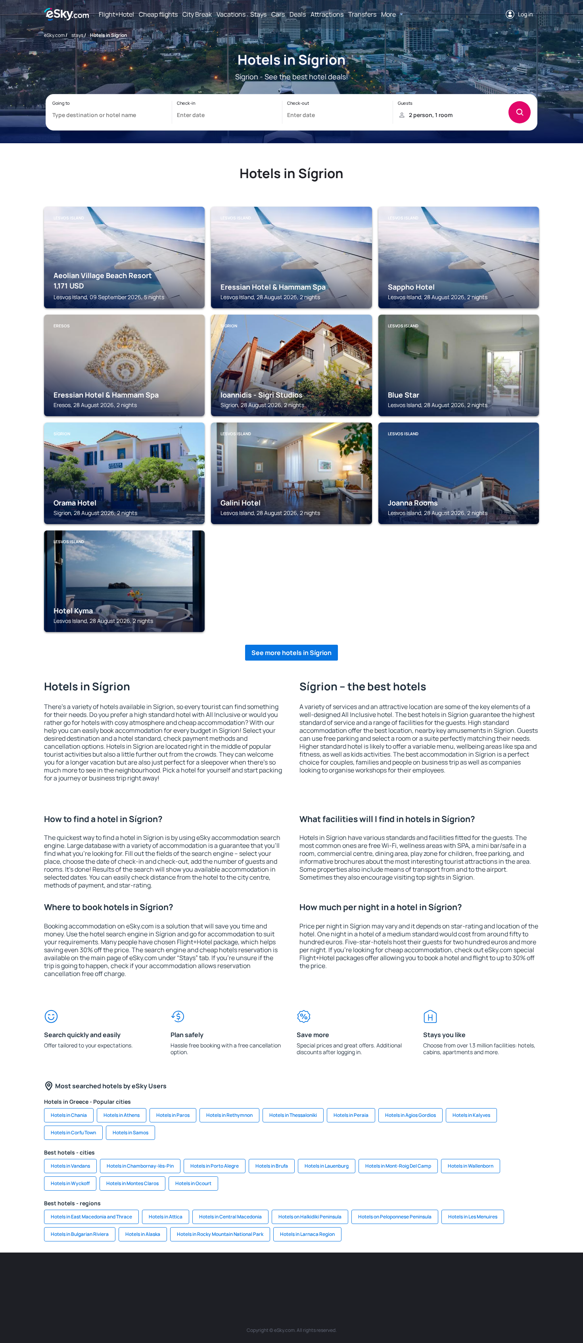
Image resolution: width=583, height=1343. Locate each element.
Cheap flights (158, 14)
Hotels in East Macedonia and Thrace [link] (91, 1216)
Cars (278, 14)
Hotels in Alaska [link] (142, 1234)
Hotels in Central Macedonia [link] (230, 1216)
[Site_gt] (446, 1276)
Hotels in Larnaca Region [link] (307, 1234)
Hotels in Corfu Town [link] (73, 1132)
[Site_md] (256, 1276)
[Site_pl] (161, 1276)
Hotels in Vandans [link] (70, 1165)
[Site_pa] (375, 1276)
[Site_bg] (137, 1276)
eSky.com (54, 35)
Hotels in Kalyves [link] (471, 1115)
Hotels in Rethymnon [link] (229, 1115)
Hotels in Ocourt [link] (193, 1183)
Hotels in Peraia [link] (351, 1115)
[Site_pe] (184, 1276)
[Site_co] (327, 1276)
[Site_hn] (470, 1276)
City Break (197, 14)
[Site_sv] (399, 1276)
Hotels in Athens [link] (122, 1115)
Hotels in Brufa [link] (271, 1165)
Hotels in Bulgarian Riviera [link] (80, 1234)
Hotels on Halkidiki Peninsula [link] (309, 1216)
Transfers (362, 14)
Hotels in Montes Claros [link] (132, 1183)
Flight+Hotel (116, 14)
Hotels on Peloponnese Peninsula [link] (394, 1216)
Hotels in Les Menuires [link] (472, 1216)
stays (77, 35)
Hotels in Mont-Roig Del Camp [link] (398, 1165)
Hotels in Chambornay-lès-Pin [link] (140, 1165)
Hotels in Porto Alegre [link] (214, 1165)
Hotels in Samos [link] (130, 1132)
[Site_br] (89, 1276)
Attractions (327, 14)
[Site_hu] (303, 1276)
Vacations (231, 14)
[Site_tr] (208, 1276)
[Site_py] (494, 1276)
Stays (258, 14)
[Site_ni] (422, 1276)
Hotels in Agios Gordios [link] (410, 1115)
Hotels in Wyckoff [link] (70, 1183)
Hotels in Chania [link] (69, 1115)
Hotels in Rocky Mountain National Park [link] (220, 1234)
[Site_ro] (113, 1276)
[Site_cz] (232, 1276)
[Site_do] (351, 1276)
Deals (298, 14)
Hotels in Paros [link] (173, 1115)
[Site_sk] (280, 1276)
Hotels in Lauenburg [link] (327, 1165)
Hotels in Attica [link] (165, 1216)
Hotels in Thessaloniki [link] (293, 1115)
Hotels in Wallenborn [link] (470, 1165)
